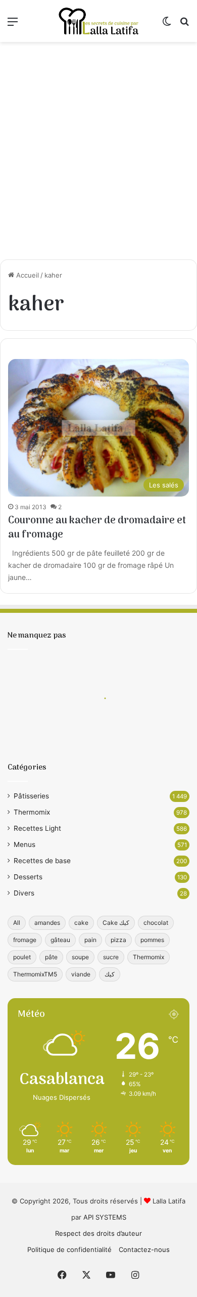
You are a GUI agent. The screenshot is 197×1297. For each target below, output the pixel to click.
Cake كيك (116, 922)
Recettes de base (42, 861)
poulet (22, 957)
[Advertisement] (98, 150)
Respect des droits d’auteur (98, 1233)
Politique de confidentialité (69, 1249)
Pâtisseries (31, 796)
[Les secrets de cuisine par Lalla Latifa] (98, 21)
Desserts (28, 877)
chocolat (155, 922)
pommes (152, 940)
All (16, 922)
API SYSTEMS (104, 1217)
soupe (80, 957)
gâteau (60, 940)
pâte (51, 957)
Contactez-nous (144, 1249)
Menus (24, 844)
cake (81, 922)
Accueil (26, 275)
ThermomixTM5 (35, 974)
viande (80, 974)
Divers (24, 893)
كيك (110, 974)
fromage (24, 940)
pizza (118, 940)
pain (90, 940)
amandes (47, 922)
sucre (111, 957)
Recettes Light (37, 828)
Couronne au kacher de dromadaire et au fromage (97, 528)
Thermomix (32, 812)
